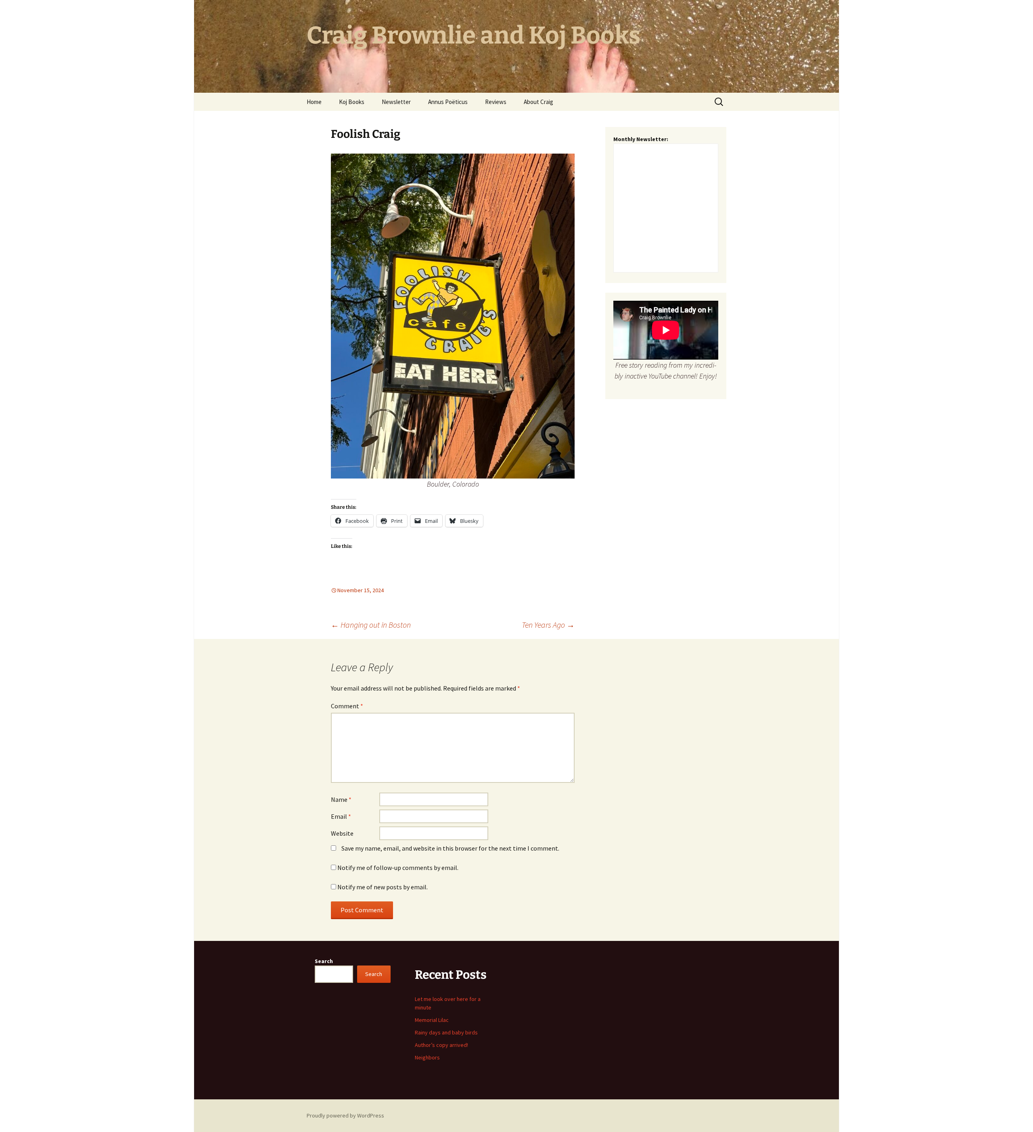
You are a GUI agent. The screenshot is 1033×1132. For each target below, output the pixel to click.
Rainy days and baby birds (446, 1032)
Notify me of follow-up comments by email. (397, 868)
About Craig (538, 102)
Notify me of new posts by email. (382, 887)
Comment (347, 706)
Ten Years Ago (548, 625)
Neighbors (427, 1057)
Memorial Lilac (432, 1020)
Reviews (495, 102)
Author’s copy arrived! (441, 1045)
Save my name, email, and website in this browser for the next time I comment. (450, 848)
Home (314, 102)
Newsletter (396, 102)
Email (341, 816)
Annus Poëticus (448, 102)
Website (342, 833)
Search (324, 961)
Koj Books (351, 102)
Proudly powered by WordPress (345, 1115)
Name (341, 799)
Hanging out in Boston (371, 625)
